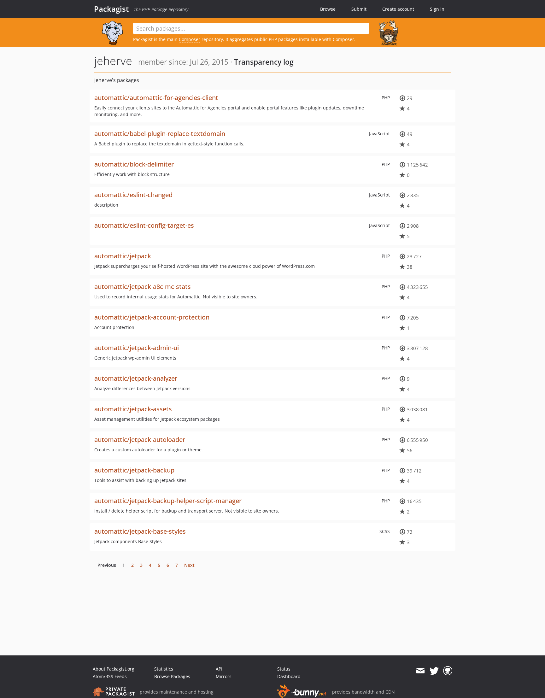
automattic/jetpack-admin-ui (136, 347)
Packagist (111, 9)
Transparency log (264, 62)
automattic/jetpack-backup (134, 470)
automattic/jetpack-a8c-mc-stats (142, 286)
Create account (398, 9)
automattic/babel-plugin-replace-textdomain (159, 133)
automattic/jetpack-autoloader (139, 439)
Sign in (437, 9)
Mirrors (223, 676)
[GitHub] (447, 671)
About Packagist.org (113, 669)
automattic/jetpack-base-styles (140, 531)
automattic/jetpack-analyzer (135, 378)
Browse (328, 9)
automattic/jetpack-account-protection (151, 317)
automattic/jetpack (122, 256)
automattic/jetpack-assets (133, 409)
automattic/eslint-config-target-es (144, 225)
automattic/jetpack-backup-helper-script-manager (168, 500)
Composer (189, 39)
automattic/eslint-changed (133, 195)
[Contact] (420, 671)
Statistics (163, 669)
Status (283, 669)
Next (189, 565)
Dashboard (289, 676)
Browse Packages (172, 676)
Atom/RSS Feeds (110, 676)
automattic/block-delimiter (134, 164)
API (219, 669)
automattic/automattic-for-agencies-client (156, 97)
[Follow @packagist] (434, 671)
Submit (358, 9)
